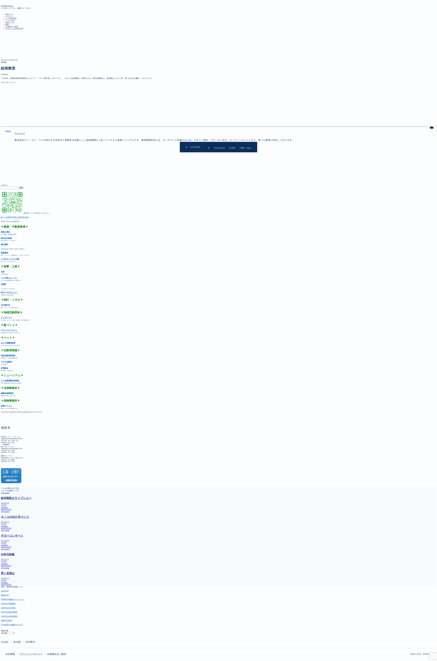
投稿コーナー (10, 22)
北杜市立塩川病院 (8, 608)
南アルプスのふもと (9, 292)
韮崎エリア (9, 14)
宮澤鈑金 (4, 368)
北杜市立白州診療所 (9, 616)
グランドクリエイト (9, 330)
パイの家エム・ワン (9, 278)
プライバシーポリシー (31, 654)
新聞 (7, 25)
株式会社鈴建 (6, 238)
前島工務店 (5, 232)
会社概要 (10, 654)
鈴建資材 (4, 253)
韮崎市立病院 (6, 620)
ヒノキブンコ (6, 318)
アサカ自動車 (6, 362)
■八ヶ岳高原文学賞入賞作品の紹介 (15, 217)
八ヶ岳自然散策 (11, 18)
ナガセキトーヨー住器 (10, 259)
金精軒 (3, 284)
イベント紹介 (10, 20)
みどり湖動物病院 (8, 343)
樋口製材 (4, 244)
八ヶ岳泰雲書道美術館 (10, 381)
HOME (5, 642)
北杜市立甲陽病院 (8, 604)
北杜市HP (5, 591)
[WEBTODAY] (7, 6)
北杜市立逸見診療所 (9, 612)
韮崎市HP (5, 595)
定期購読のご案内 (11, 27)
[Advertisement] (69, 100)
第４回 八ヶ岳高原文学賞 (14, 29)
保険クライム (6, 406)
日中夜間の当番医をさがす (12, 625)
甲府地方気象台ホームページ (13, 599)
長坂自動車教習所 (8, 355)
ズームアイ (9, 16)
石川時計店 (5, 305)
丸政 (3, 272)
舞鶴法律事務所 (7, 393)
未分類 (3, 62)
